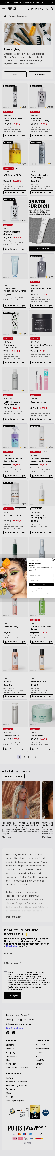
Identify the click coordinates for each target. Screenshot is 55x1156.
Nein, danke (41, 588)
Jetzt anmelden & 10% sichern (41, 584)
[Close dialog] (53, 559)
